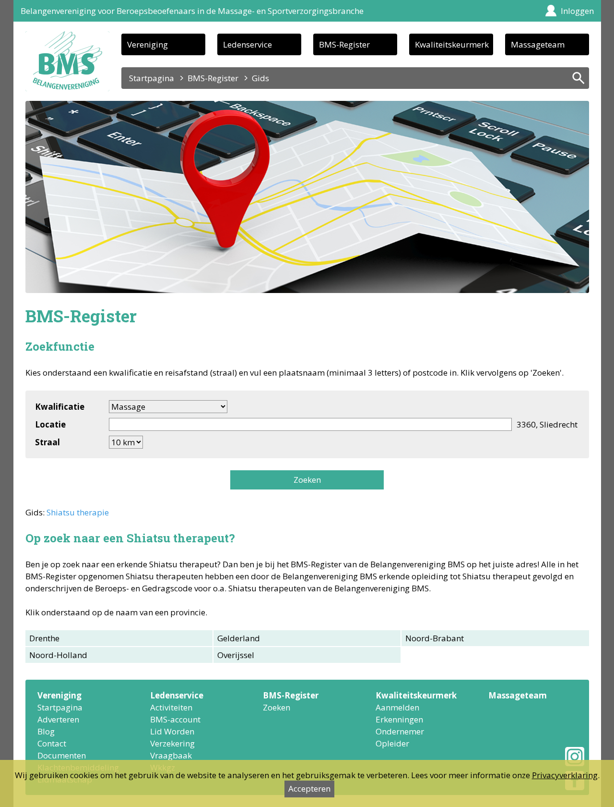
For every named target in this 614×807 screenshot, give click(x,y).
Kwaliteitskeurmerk (452, 44)
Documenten (61, 755)
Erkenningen (399, 719)
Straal (47, 442)
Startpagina (151, 78)
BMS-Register (344, 44)
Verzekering (172, 743)
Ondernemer (400, 731)
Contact (51, 743)
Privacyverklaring (565, 775)
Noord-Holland (58, 654)
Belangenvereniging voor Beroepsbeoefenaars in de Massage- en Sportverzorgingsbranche (192, 10)
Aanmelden (397, 707)
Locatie (50, 424)
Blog (46, 731)
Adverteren (58, 719)
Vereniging (147, 44)
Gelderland (238, 638)
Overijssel (235, 654)
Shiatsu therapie (78, 512)
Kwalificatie (59, 406)
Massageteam (538, 44)
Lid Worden (172, 731)
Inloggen (577, 10)
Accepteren (309, 788)
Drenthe (44, 638)
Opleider (392, 743)
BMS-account (175, 719)
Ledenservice (247, 44)
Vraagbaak (171, 755)
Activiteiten (171, 707)
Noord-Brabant (434, 638)
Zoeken (307, 479)
